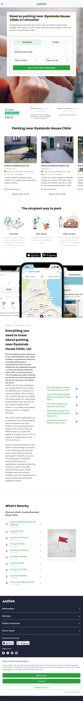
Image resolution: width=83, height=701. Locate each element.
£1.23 (20, 194)
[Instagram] (7, 653)
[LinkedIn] (16, 653)
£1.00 (57, 194)
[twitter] (12, 653)
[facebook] (3, 653)
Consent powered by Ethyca (70, 692)
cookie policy (7, 669)
